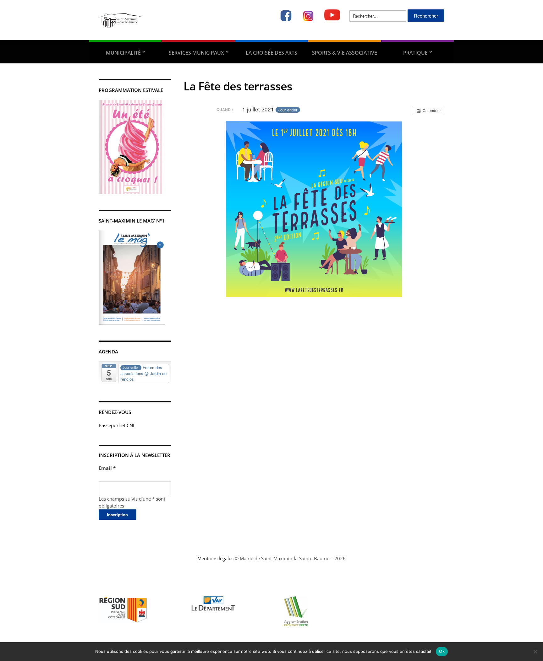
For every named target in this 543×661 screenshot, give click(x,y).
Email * (107, 468)
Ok (442, 651)
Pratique (415, 52)
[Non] (535, 651)
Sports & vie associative (344, 52)
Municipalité (123, 52)
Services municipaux (196, 52)
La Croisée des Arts (271, 52)
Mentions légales (215, 558)
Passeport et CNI (116, 425)
